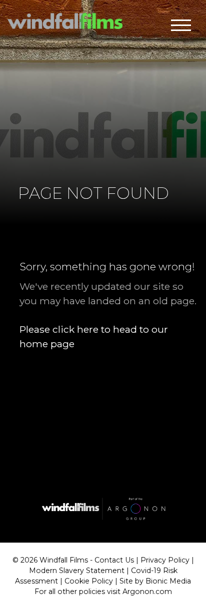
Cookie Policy (88, 581)
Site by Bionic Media (155, 581)
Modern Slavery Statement (76, 570)
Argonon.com (147, 591)
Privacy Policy (165, 560)
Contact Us (114, 560)
